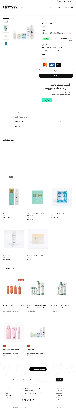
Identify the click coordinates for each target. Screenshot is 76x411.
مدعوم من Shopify (57, 407)
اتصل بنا (6, 393)
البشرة (11, 12)
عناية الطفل (58, 397)
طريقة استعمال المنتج (21, 117)
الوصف (17, 113)
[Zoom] (23, 31)
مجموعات (31, 12)
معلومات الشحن (19, 121)
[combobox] (34, 7)
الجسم (18, 12)
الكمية (43, 54)
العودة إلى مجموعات (39, 369)
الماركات (43, 12)
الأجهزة (37, 12)
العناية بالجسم (59, 395)
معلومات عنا (7, 391)
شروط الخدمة (8, 397)
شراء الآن (55, 75)
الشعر (4, 12)
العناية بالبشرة (59, 391)
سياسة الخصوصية (8, 395)
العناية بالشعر (59, 393)
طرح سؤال (18, 126)
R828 (43, 26)
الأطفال (24, 12)
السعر (43, 30)
